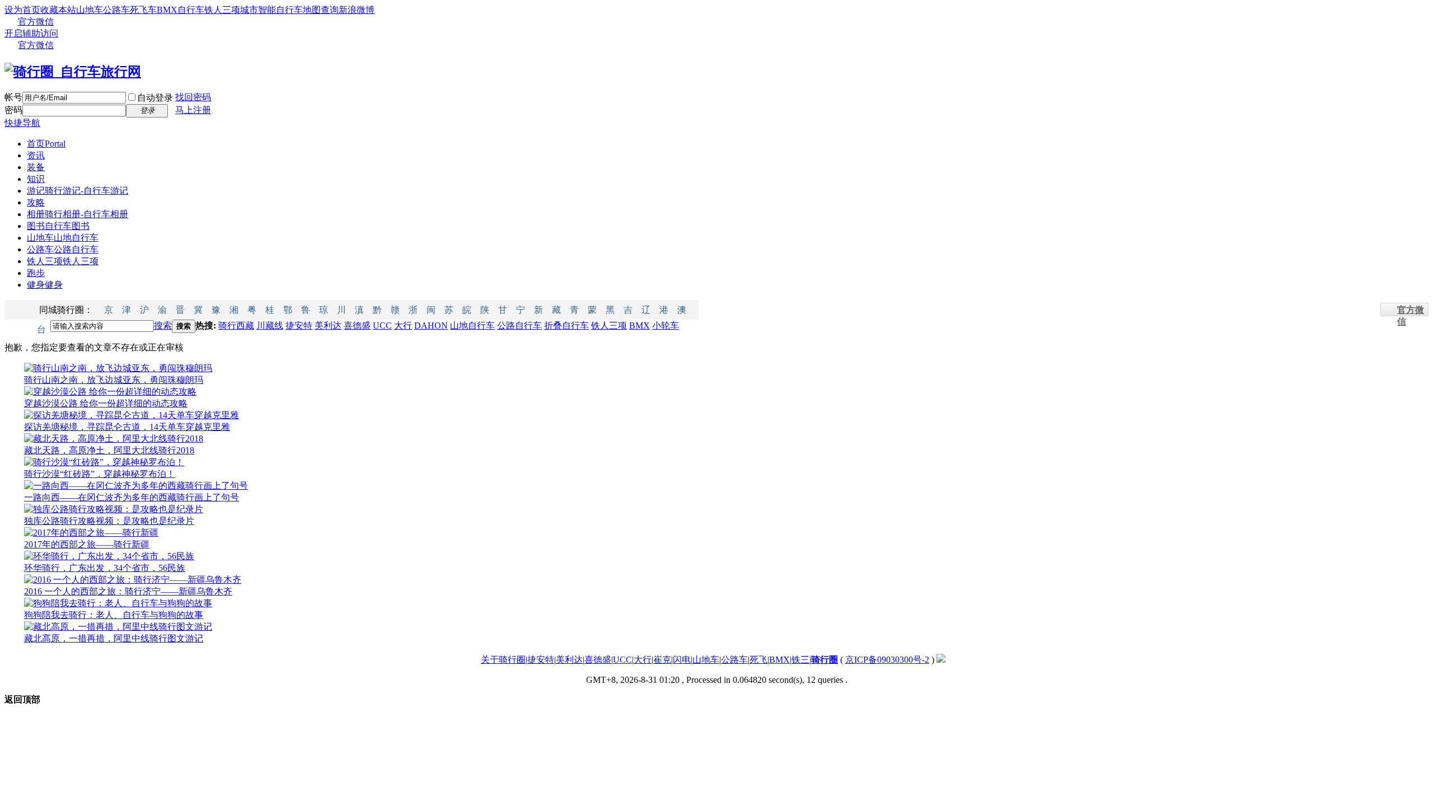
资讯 (36, 155)
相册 (77, 214)
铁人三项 (222, 10)
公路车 (116, 10)
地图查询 (321, 10)
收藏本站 (58, 10)
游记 (77, 190)
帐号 (13, 97)
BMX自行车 (180, 10)
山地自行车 (472, 325)
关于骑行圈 (503, 659)
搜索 (163, 325)
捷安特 (298, 325)
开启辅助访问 (31, 33)
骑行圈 (824, 659)
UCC (382, 325)
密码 (13, 110)
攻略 (36, 202)
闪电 (682, 659)
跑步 (36, 273)
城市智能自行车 (271, 10)
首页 (46, 143)
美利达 (328, 325)
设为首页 (22, 10)
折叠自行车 (566, 325)
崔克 (662, 659)
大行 (403, 325)
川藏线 (269, 325)
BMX (639, 325)
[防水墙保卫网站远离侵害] (940, 659)
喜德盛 (357, 325)
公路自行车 (519, 325)
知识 (36, 179)
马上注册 (193, 110)
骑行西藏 (236, 325)
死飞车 (143, 10)
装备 (36, 167)
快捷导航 (22, 123)
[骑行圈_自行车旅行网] (72, 71)
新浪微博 (356, 10)
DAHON (431, 325)
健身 (45, 284)
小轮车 (665, 325)
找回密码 (193, 97)
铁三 (800, 659)
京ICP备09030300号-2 (887, 659)
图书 (58, 226)
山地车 (89, 10)
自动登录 (155, 97)
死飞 (758, 659)
